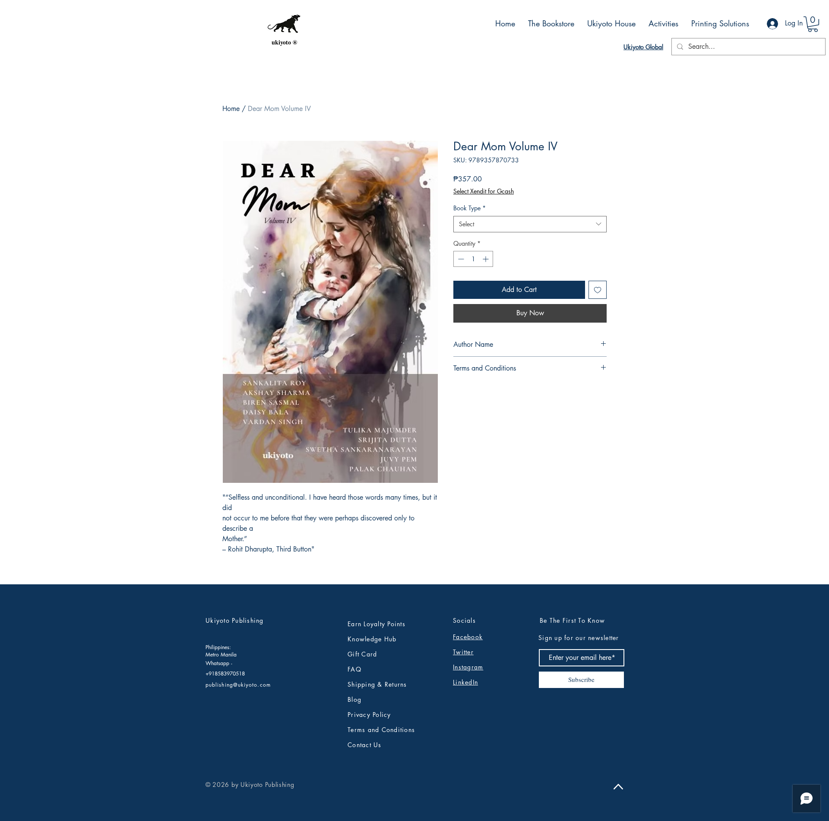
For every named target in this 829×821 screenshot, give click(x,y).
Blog (354, 699)
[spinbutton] (473, 258)
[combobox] (530, 224)
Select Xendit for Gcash (483, 191)
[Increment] (486, 258)
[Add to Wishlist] (598, 290)
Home (231, 108)
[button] (813, 24)
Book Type (469, 208)
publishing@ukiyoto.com (238, 684)
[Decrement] (460, 258)
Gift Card (362, 654)
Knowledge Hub (372, 639)
